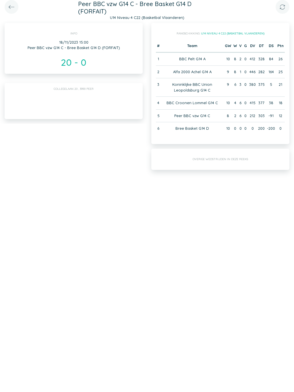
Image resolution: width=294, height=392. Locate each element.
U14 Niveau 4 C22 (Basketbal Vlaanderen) (232, 33)
